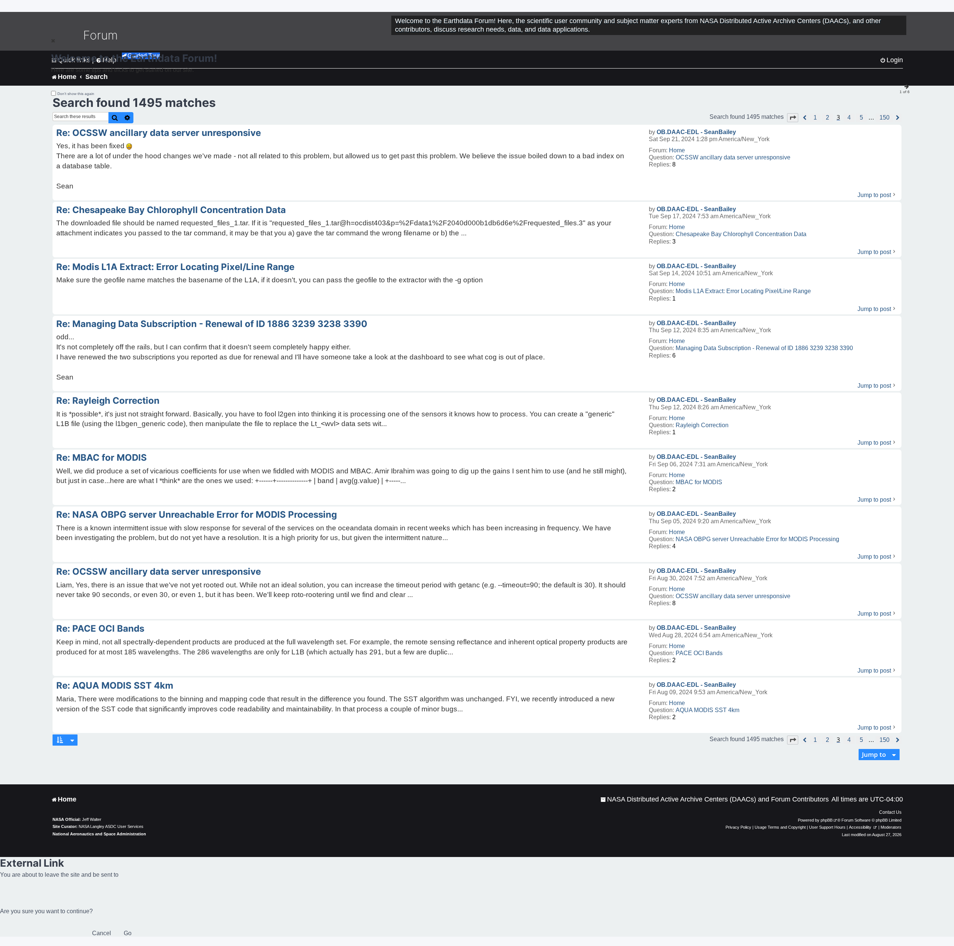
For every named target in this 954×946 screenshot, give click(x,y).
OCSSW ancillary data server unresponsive (733, 157)
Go (128, 933)
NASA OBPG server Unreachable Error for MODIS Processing (757, 539)
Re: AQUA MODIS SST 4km (114, 685)
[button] (792, 117)
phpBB (827, 820)
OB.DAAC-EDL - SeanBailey (696, 132)
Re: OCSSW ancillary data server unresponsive (158, 132)
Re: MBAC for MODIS (101, 457)
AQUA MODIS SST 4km (707, 710)
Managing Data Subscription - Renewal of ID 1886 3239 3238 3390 (764, 348)
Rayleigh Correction (702, 425)
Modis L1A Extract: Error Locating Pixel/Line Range (743, 291)
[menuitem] (714, 799)
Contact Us (890, 812)
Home (677, 150)
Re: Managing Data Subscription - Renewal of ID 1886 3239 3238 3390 (211, 323)
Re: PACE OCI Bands (100, 628)
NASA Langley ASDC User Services (111, 826)
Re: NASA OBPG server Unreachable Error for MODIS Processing (196, 514)
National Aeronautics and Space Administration (99, 834)
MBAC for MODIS (699, 482)
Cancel (101, 933)
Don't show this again (75, 94)
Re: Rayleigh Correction (107, 400)
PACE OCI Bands (699, 653)
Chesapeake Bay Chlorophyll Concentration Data (741, 234)
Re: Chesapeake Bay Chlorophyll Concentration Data (171, 209)
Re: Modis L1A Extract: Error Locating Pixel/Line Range (175, 266)
